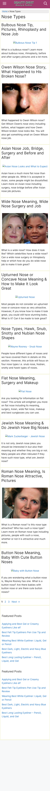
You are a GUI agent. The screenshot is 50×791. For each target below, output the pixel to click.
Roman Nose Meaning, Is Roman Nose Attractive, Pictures (23, 476)
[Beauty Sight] (24, 4)
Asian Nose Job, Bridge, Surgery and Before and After (22, 153)
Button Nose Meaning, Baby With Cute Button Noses (21, 557)
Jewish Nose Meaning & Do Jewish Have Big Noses (25, 425)
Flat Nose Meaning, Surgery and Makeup (19, 380)
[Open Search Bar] (45, 4)
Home (5, 11)
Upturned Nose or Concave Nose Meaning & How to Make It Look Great (24, 281)
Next (16, 601)
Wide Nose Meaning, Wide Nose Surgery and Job (24, 203)
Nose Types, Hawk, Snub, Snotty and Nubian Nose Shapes (24, 333)
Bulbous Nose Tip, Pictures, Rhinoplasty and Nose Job (23, 29)
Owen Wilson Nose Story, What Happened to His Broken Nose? (23, 72)
